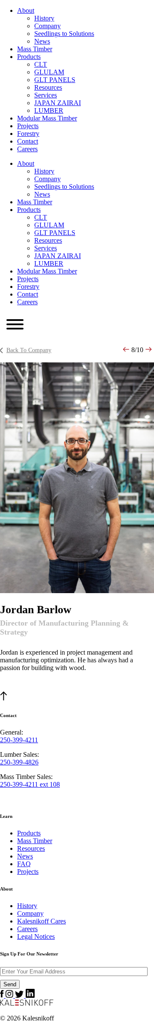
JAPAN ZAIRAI (57, 102)
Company (47, 25)
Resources (48, 87)
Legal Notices (36, 936)
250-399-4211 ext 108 (30, 784)
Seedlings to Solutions (64, 33)
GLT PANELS (54, 79)
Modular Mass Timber (47, 118)
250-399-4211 (19, 740)
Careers (27, 149)
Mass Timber (34, 49)
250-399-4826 (19, 762)
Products (29, 56)
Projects (27, 125)
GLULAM (49, 72)
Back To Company (28, 350)
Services (45, 95)
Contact (27, 141)
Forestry (28, 133)
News (42, 41)
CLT (40, 64)
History (44, 18)
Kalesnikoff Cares (41, 921)
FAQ (24, 863)
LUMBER (48, 110)
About (25, 10)
